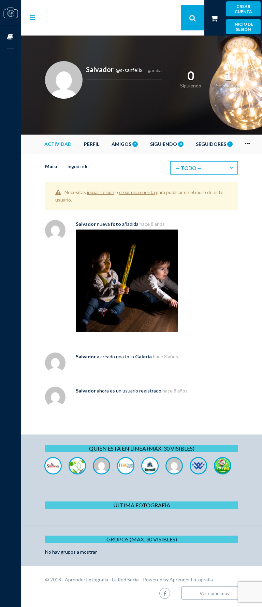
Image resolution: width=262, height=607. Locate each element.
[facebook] (164, 593)
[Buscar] (192, 17)
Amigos (124, 144)
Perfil (91, 144)
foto (116, 224)
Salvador (86, 224)
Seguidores (213, 144)
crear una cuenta (137, 192)
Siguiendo (165, 144)
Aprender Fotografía (191, 579)
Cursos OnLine (10, 37)
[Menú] (32, 17)
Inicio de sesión (243, 27)
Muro (51, 166)
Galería (143, 356)
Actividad (58, 144)
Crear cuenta (243, 9)
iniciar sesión (100, 192)
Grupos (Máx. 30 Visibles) (141, 539)
